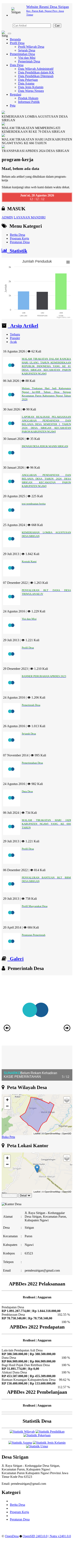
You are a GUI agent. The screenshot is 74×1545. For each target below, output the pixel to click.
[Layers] (67, 1100)
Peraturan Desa (20, 242)
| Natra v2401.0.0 (59, 1536)
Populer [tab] (15, 338)
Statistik (17, 250)
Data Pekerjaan (28, 79)
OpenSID (66, 1133)
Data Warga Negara (31, 91)
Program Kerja (19, 238)
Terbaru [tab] (15, 334)
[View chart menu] (68, 262)
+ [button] (7, 1099)
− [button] (7, 1106)
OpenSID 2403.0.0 (35, 1536)
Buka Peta (8, 1137)
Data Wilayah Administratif (35, 68)
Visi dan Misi (26, 57)
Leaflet (37, 1133)
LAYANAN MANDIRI (29, 217)
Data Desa (16, 65)
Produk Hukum (28, 98)
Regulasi (15, 94)
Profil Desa (17, 43)
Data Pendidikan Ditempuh (35, 76)
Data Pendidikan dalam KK (36, 72)
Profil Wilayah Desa (31, 46)
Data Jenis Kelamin (30, 87)
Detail (23, 1195)
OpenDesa (12, 1536)
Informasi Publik (29, 102)
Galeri (15, 958)
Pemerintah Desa (29, 61)
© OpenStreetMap (51, 1133)
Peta (12, 105)
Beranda (15, 39)
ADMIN (7, 217)
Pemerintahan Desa (22, 54)
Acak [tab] (13, 341)
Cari (57, 25)
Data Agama (26, 83)
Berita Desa (17, 234)
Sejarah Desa (26, 50)
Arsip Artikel (23, 325)
